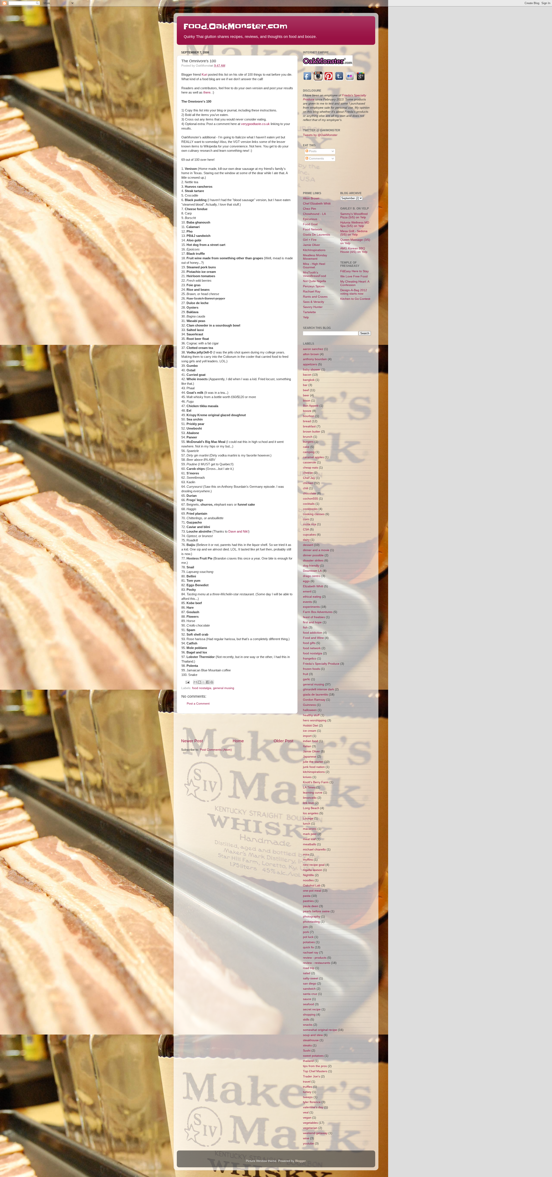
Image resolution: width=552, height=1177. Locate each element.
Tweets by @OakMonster (320, 135)
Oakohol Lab (311, 885)
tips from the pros (315, 1066)
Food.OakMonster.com (235, 26)
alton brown (311, 354)
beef (306, 390)
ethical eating (312, 596)
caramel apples (313, 457)
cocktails (309, 503)
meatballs (309, 844)
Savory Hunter (313, 307)
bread (307, 421)
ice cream (309, 730)
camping (309, 452)
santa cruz (310, 994)
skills (306, 1019)
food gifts (309, 643)
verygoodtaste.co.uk (255, 124)
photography (311, 916)
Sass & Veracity (313, 301)
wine (306, 1138)
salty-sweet (310, 978)
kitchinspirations (314, 772)
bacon (307, 374)
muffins (308, 859)
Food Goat (310, 224)
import (307, 736)
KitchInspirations (314, 250)
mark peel (310, 834)
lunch (306, 823)
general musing (223, 688)
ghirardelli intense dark (318, 689)
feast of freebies (314, 617)
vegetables (310, 1122)
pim (305, 926)
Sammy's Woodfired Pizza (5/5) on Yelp (354, 215)
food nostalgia (201, 688)
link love (308, 803)
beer (306, 395)
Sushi (306, 1050)
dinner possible (313, 555)
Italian (307, 746)
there (206, 92)
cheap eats (310, 467)
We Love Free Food (354, 276)
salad (306, 973)
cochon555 (310, 498)
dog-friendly (311, 565)
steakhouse (311, 1040)
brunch (307, 436)
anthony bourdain (315, 359)
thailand (308, 1061)
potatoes (309, 942)
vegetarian (310, 1128)
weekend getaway (315, 1133)
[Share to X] (203, 682)
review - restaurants (316, 962)
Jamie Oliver (311, 245)
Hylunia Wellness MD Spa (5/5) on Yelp (354, 224)
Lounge (308, 818)
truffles (307, 1086)
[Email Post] (187, 682)
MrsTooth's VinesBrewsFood (314, 274)
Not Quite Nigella (314, 281)
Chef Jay (309, 478)
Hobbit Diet (310, 725)
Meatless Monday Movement (315, 257)
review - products (314, 957)
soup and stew (313, 1035)
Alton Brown (311, 198)
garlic (306, 679)
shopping (309, 1014)
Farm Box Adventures (317, 612)
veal (306, 1112)
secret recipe (312, 1009)
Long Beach (311, 808)
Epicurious (310, 219)
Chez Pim (309, 208)
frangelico (309, 658)
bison (306, 400)
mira (306, 854)
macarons (310, 828)
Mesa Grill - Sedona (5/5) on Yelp (353, 233)
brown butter (311, 431)
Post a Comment (198, 703)
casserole (309, 462)
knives (307, 777)
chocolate (309, 493)
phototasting (311, 921)
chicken (308, 483)
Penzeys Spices (314, 286)
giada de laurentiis (315, 694)
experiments (311, 606)
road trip (308, 968)
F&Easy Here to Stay (354, 271)
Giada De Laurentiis (316, 234)
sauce (307, 999)
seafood (308, 1004)
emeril (307, 591)
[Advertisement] (237, 725)
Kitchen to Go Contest (355, 298)
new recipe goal (314, 864)
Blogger (300, 1161)
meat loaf (309, 839)
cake (306, 447)
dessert (308, 545)
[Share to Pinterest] (212, 682)
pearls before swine (316, 911)
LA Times (309, 787)
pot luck (308, 937)
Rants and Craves (315, 296)
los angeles (310, 813)
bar (305, 385)
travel (306, 1081)
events (307, 601)
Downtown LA (312, 570)
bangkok (309, 379)
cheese (308, 472)
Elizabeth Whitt (313, 586)
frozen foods (311, 669)
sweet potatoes (313, 1055)
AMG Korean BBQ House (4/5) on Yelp (353, 250)
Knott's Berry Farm (316, 782)
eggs (306, 581)
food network (312, 648)
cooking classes (314, 514)
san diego (309, 983)
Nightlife (308, 875)
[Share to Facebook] (207, 682)
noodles (308, 880)
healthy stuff (311, 715)
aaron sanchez (313, 349)
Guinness (309, 705)
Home (238, 741)
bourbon (308, 416)
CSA (306, 529)
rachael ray (310, 952)
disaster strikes (313, 560)
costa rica (309, 524)
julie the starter (313, 761)
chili (305, 488)
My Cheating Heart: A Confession (354, 283)
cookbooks (310, 509)
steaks (307, 1045)
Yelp (306, 317)
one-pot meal (312, 890)
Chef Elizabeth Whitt (317, 203)
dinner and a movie (316, 550)
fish (305, 627)
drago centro (311, 576)
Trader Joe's (311, 1076)
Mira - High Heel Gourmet (314, 265)
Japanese (309, 756)
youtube (308, 1143)
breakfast (309, 426)
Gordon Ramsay (314, 699)
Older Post (283, 741)
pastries (308, 901)
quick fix (308, 947)
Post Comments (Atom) (216, 749)
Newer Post (192, 741)
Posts (312, 151)
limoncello (310, 797)
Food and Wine (313, 637)
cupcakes (309, 534)
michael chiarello (314, 849)
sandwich (309, 988)
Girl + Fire (310, 239)
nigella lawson (312, 870)
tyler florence (312, 1102)
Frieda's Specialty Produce (321, 663)
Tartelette (309, 312)
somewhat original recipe (320, 1030)
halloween (310, 710)
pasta (306, 895)
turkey (307, 1092)
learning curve (312, 792)
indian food (310, 741)
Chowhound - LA (314, 214)
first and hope (312, 622)
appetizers (310, 364)
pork (306, 932)
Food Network (312, 229)
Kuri (204, 74)
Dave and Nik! (238, 531)
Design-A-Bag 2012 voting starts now (353, 292)
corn (306, 519)
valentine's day (313, 1107)
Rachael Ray (311, 291)
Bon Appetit (310, 405)
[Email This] (195, 682)
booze (307, 411)
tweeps (308, 1097)
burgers (308, 441)
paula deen (310, 906)
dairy (306, 539)
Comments (316, 158)
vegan (307, 1117)
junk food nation (314, 767)
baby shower (311, 369)
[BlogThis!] (199, 682)
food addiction (312, 632)
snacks (307, 1024)
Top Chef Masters (315, 1071)
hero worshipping (314, 720)
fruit (305, 674)
